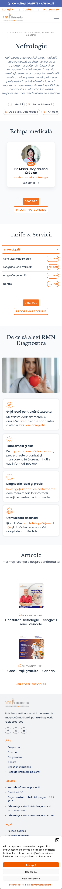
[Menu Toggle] (55, 17)
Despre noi (14, 747)
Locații (8, 9)
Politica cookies (17, 831)
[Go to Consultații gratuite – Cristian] (31, 653)
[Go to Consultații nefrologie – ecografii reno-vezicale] (31, 604)
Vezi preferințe (31, 878)
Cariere (12, 762)
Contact (28, 9)
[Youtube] (24, 730)
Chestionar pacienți (19, 767)
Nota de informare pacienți (38, 884)
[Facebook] (8, 730)
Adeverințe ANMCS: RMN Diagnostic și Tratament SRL (29, 808)
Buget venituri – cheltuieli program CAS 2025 (31, 799)
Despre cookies (16, 884)
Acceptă (31, 865)
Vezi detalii (29, 183)
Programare (51, 9)
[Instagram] (16, 730)
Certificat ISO (16, 792)
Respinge (31, 871)
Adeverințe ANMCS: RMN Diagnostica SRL (31, 815)
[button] (57, 840)
